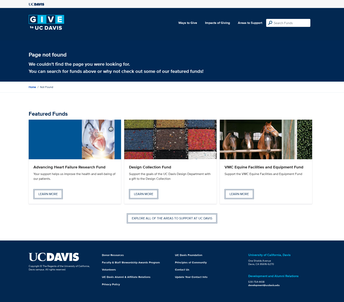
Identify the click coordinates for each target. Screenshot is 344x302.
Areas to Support (250, 23)
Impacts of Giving (217, 23)
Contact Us (182, 270)
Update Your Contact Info (191, 277)
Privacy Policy (111, 284)
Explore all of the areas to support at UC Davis (172, 218)
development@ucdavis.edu (264, 285)
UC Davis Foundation (188, 255)
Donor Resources (113, 255)
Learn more (48, 194)
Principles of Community (191, 262)
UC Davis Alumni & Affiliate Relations (126, 277)
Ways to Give (187, 23)
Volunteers (109, 270)
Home (32, 87)
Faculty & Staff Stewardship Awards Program (131, 262)
